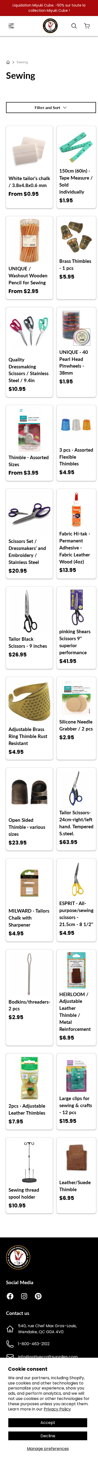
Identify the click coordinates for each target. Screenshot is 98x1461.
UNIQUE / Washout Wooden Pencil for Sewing (28, 275)
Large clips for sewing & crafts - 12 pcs (75, 1105)
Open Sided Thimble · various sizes (27, 827)
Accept (47, 1422)
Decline (47, 1436)
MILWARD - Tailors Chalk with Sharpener (29, 918)
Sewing (22, 62)
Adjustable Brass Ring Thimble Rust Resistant (28, 736)
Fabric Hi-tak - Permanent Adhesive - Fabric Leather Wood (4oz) (74, 547)
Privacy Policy (57, 1409)
